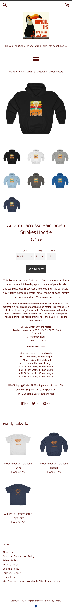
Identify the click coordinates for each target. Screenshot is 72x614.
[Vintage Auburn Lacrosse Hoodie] (54, 444)
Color (25, 250)
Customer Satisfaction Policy (18, 556)
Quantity (51, 250)
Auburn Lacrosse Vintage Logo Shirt (18, 516)
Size (40, 250)
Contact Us (9, 577)
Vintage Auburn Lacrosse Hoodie (54, 465)
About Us (8, 552)
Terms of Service (12, 573)
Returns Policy (10, 565)
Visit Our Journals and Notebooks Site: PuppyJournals (31, 581)
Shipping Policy (11, 569)
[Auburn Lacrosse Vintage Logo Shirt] (18, 494)
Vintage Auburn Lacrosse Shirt (18, 465)
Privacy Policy (10, 560)
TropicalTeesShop (35, 600)
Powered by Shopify (52, 600)
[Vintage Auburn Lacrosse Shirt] (18, 444)
